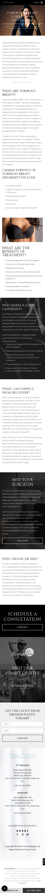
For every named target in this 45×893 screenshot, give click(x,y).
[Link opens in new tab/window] (17, 834)
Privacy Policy (30, 850)
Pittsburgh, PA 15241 (22, 774)
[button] (5, 888)
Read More (22, 541)
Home (7, 26)
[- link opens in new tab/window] (22, 653)
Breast (17, 26)
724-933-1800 (8, 3)
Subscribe (22, 738)
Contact (22, 627)
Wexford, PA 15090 (22, 801)
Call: (22, 786)
